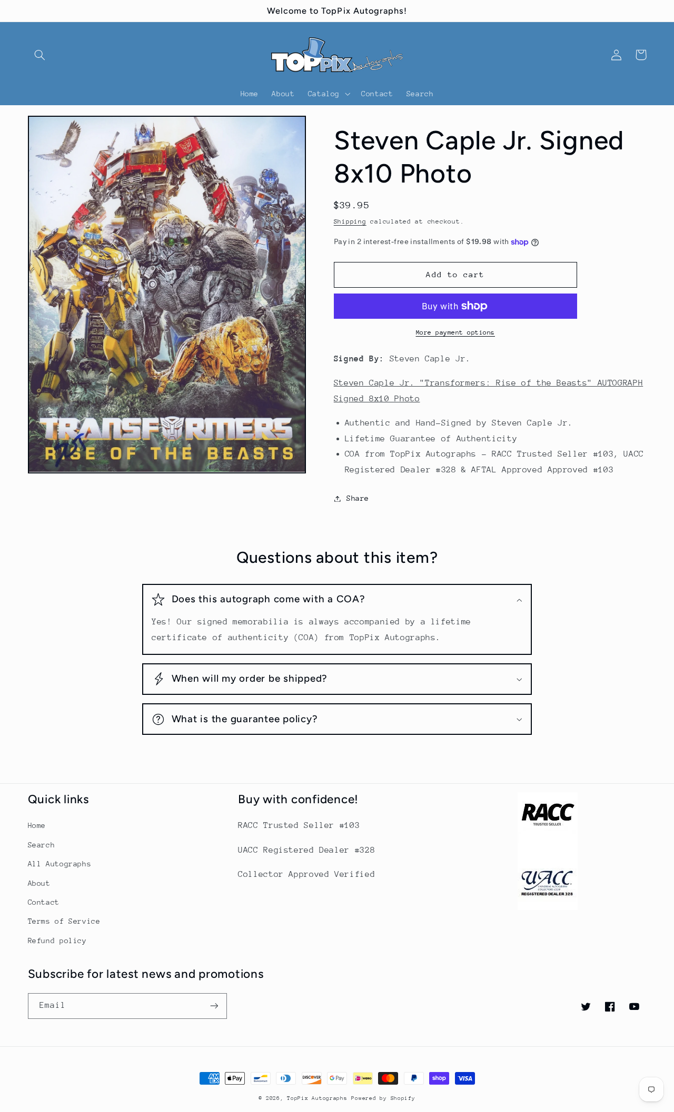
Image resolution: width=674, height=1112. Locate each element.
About (39, 883)
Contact (44, 902)
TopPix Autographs (317, 1098)
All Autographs (60, 864)
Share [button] (357, 498)
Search (41, 845)
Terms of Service (64, 921)
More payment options (455, 332)
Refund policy (57, 940)
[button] (40, 55)
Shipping (350, 221)
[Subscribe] (214, 1006)
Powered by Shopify (383, 1098)
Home (37, 825)
